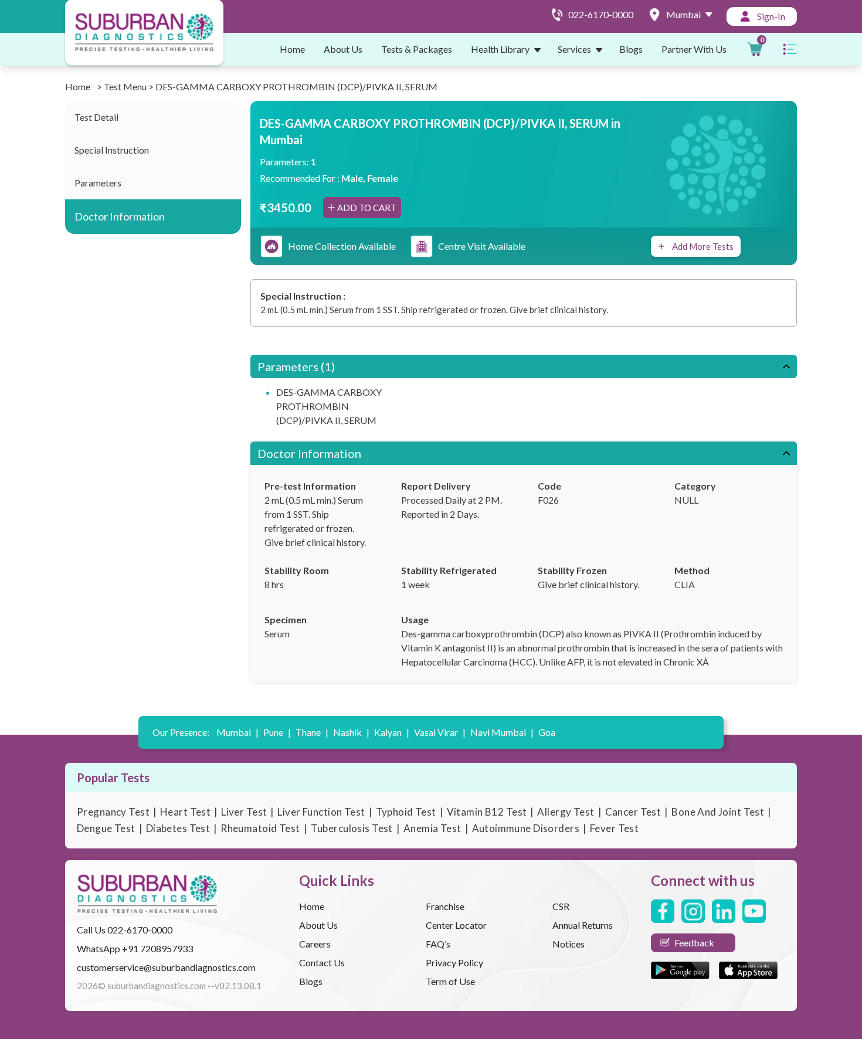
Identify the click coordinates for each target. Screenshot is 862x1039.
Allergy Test (565, 812)
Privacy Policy (454, 962)
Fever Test (614, 828)
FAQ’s (438, 943)
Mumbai (237, 732)
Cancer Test (633, 812)
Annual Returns (582, 925)
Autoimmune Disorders (526, 828)
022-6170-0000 (139, 929)
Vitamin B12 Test (487, 812)
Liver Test (244, 812)
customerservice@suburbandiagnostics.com (166, 967)
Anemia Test (432, 828)
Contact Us (322, 962)
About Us (343, 49)
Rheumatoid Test (260, 828)
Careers (315, 943)
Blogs (631, 49)
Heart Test (185, 812)
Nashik (351, 732)
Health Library (500, 49)
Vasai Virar (440, 732)
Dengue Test (106, 828)
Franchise (445, 906)
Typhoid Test (406, 812)
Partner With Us (694, 49)
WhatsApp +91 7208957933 (135, 948)
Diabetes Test (178, 828)
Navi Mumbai (502, 732)
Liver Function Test (321, 812)
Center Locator (456, 925)
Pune (277, 732)
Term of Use (450, 981)
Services (574, 49)
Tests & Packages (416, 49)
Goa (546, 732)
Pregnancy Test (113, 812)
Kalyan (391, 732)
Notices (568, 943)
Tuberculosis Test (352, 828)
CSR (560, 906)
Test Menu (125, 86)
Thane (312, 732)
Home (292, 49)
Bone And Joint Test (717, 812)
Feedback (694, 942)
